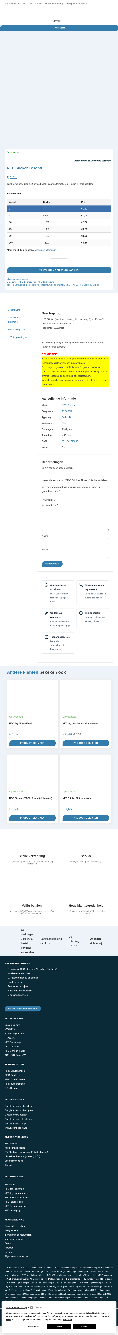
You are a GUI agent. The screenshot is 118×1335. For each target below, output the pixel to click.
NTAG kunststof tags (34, 1271)
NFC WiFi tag (11, 1143)
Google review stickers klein (19, 1106)
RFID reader (106, 1279)
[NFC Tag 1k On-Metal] (32, 696)
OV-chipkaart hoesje (14, 1294)
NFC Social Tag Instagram (64, 1283)
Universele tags (12, 1025)
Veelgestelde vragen (15, 1239)
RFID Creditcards (13, 1075)
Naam (45, 536)
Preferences (33, 1326)
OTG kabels (27, 1275)
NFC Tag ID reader (75, 1271)
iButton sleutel (54, 1294)
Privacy (8, 1252)
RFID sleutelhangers (54, 1279)
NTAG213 (10, 1029)
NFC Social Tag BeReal (15, 1283)
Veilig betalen (11, 1230)
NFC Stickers (85, 285)
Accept (84, 1326)
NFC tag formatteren (94, 1271)
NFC (75, 285)
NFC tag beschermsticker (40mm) (80, 723)
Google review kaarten (16, 1114)
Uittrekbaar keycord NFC (35, 1294)
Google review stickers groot (19, 1110)
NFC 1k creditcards (14, 1271)
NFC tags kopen (12, 1268)
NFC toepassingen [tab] (17, 337)
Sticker (95, 285)
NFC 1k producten (28, 282)
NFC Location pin (16, 1290)
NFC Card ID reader (15, 1050)
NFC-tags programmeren (17, 1193)
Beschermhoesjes (14, 1160)
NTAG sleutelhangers (64, 1268)
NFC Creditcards (75, 1298)
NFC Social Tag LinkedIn (89, 1283)
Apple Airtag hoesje (57, 1290)
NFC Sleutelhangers (58, 1298)
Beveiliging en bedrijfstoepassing (32, 285)
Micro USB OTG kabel (86, 1294)
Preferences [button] (67, 1320)
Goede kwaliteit (56, 285)
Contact (8, 1243)
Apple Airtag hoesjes (15, 1147)
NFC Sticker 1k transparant (77, 798)
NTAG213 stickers (29, 1268)
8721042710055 (70, 441)
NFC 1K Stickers (46, 282)
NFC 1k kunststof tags (55, 1271)
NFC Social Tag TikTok (52, 1286)
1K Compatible (12, 1046)
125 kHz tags (11, 1088)
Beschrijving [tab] (14, 309)
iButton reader (68, 1294)
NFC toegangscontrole (16, 1206)
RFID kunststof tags (15, 1083)
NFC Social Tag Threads (29, 1286)
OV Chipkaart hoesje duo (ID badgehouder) (26, 1152)
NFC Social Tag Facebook (39, 1283)
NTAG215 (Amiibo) (14, 1033)
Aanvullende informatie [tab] (14, 319)
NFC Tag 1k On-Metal (20, 723)
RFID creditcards (72, 1279)
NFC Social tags (13, 1042)
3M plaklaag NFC (42, 1275)
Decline (59, 1326)
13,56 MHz (67, 411)
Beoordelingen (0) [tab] (17, 329)
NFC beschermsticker (61, 1275)
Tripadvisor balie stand (16, 1127)
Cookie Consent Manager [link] (16, 1308)
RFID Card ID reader (15, 1079)
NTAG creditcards (105, 1268)
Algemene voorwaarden (16, 1256)
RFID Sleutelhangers (15, 1070)
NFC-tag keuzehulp (14, 1189)
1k (14, 285)
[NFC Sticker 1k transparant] (85, 780)
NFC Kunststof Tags (94, 1298)
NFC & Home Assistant (16, 1197)
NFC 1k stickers (46, 1268)
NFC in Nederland (14, 1201)
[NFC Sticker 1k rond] (59, 92)
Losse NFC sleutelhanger (22, 1298)
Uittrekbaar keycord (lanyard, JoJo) (22, 1156)
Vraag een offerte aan (45, 250)
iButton (8, 1165)
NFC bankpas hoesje (101, 1290)
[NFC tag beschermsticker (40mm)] (85, 705)
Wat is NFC (10, 1184)
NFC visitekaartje (94, 1286)
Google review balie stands (18, 1119)
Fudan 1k (66, 417)
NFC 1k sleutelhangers (85, 1268)
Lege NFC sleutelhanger (36, 1290)
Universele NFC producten (84, 1275)
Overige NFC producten (32, 1279)
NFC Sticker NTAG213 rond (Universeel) (30, 798)
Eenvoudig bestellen (15, 1226)
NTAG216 (10, 1038)
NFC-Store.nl (68, 405)
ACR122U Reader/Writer (17, 1055)
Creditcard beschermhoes (79, 1290)
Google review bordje (15, 1123)
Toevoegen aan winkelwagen (59, 270)
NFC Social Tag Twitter (74, 1286)
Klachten (9, 1247)
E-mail (46, 549)
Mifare (68, 285)
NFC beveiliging (12, 1210)
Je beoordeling (50, 505)
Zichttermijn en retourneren (18, 1234)
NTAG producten (105, 1275)
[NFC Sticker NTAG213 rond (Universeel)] (32, 780)
